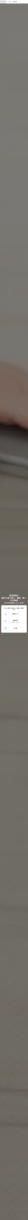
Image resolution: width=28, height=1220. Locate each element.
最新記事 (15, 1)
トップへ (4, 1)
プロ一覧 (9, 1)
